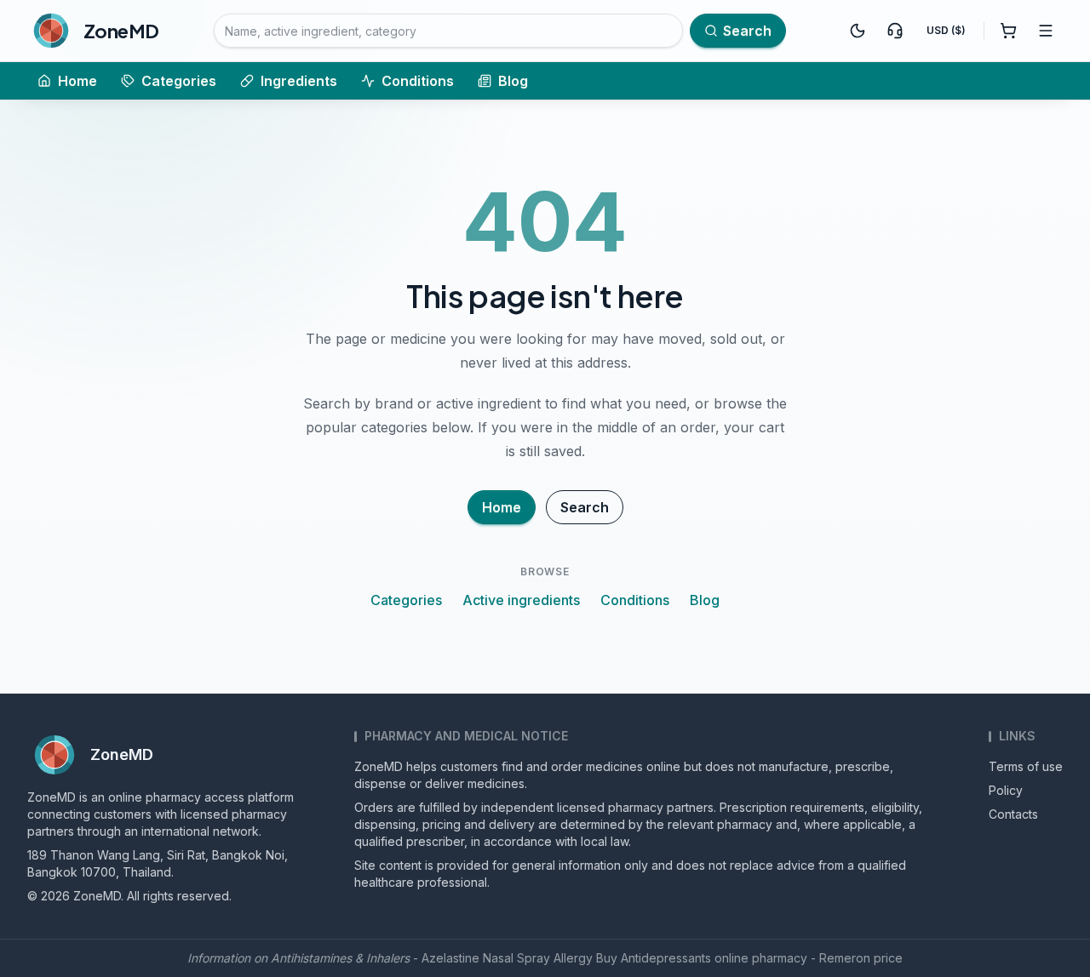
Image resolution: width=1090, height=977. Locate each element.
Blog (513, 80)
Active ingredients (521, 599)
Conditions (418, 80)
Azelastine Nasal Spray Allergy (507, 958)
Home (77, 80)
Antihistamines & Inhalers (340, 958)
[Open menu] (1046, 31)
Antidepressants (666, 958)
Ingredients (299, 80)
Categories (178, 80)
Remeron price (861, 958)
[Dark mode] (857, 31)
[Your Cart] (1008, 31)
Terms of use (1026, 766)
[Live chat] (895, 31)
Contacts (1013, 814)
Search (584, 507)
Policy (1006, 790)
